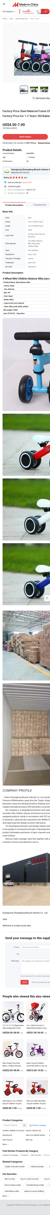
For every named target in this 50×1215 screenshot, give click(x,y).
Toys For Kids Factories (29, 1179)
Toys (11, 19)
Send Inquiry (25, 137)
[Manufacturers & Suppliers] (25, 4)
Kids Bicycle (7, 1135)
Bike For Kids (10, 1179)
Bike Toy (29, 1139)
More (5, 1144)
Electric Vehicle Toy (33, 1130)
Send (25, 982)
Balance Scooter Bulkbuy (34, 1191)
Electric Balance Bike (13, 1185)
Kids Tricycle (34, 19)
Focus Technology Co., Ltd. (32, 1205)
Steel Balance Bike (12, 1191)
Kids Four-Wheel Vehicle (35, 1135)
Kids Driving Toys (22, 19)
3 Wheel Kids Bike (37, 1166)
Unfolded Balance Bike (35, 1185)
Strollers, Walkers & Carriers (13, 1130)
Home (5, 19)
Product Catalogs (39, 1125)
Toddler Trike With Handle (15, 1166)
